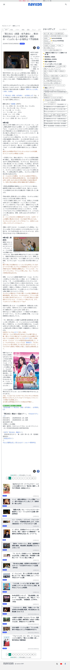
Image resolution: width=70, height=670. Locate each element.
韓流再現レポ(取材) (50, 56)
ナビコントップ (6, 25)
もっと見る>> (49, 102)
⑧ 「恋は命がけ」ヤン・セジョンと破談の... (55, 122)
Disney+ (47, 40)
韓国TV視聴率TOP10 (50, 61)
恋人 (45, 73)
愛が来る (46, 76)
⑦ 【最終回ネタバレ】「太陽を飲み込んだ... (55, 119)
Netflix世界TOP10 (50, 66)
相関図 (13, 104)
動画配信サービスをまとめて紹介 (53, 97)
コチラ (16, 332)
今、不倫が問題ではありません (52, 80)
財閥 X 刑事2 (54, 76)
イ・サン (51, 68)
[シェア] (38, 47)
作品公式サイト (9, 438)
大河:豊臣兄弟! (59, 33)
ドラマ (17, 29)
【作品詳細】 (7, 407)
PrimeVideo (47, 43)
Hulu (60, 45)
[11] (35, 478)
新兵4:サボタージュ (49, 85)
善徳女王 (62, 71)
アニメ (34, 29)
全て (6, 29)
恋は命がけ (47, 78)
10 (32, 478)
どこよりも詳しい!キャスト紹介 (53, 64)
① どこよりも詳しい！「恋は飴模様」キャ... (55, 105)
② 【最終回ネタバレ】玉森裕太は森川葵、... (54, 107)
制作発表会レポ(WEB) (51, 59)
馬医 (45, 68)
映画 (23, 29)
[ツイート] (34, 47)
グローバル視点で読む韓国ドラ (52, 50)
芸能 (28, 29)
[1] (7, 478)
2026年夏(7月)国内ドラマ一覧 (59, 36)
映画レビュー (47, 95)
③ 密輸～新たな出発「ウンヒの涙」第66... (54, 110)
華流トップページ (49, 88)
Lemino (53, 45)
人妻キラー (63, 76)
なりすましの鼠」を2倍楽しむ (52, 83)
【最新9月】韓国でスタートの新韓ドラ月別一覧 (56, 53)
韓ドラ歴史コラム (49, 48)
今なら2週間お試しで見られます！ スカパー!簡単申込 (19, 442)
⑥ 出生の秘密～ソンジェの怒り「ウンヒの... (55, 117)
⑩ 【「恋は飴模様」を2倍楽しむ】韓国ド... (54, 127)
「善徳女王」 (29, 342)
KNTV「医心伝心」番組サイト (13, 432)
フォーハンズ (60, 85)
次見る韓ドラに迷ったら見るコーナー (54, 90)
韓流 (11, 29)
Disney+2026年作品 (58, 40)
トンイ (58, 68)
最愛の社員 (55, 78)
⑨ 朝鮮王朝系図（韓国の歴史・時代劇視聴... (55, 124)
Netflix (46, 38)
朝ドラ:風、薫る (48, 33)
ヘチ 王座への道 (60, 66)
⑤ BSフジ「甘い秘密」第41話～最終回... (55, 114)
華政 (56, 71)
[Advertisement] (35, 15)
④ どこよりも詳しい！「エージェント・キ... (55, 112)
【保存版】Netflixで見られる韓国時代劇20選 (55, 93)
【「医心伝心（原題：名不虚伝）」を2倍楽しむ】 (18, 95)
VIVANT (46, 36)
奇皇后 (50, 71)
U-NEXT (46, 45)
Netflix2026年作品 (57, 38)
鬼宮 (45, 71)
